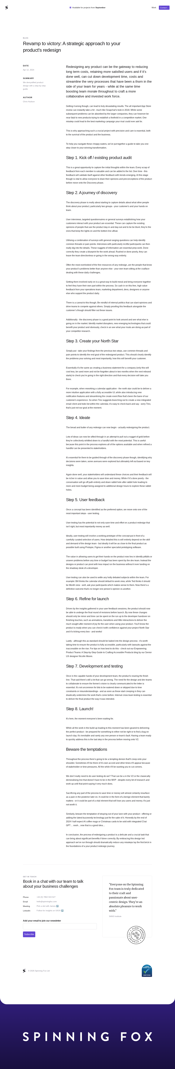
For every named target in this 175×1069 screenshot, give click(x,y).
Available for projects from (88, 7)
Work (154, 7)
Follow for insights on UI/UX (50, 910)
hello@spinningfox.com (47, 901)
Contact (164, 7)
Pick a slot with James (48, 906)
